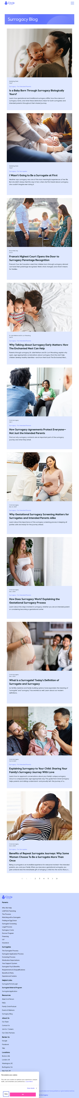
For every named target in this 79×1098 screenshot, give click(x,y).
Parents (5, 902)
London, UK (6, 1060)
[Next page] (52, 878)
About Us (5, 1018)
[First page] (22, 878)
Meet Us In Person (8, 999)
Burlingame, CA (7, 1067)
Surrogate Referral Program (12, 988)
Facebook (5, 1044)
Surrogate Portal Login (10, 984)
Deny (6, 1094)
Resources (6, 995)
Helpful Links (7, 980)
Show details (31, 1088)
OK (23, 1094)
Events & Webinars (8, 1010)
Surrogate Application (9, 991)
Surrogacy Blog (7, 1014)
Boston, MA (6, 1056)
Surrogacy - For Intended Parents (20, 86)
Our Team (5, 1022)
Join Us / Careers (7, 1029)
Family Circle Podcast (9, 1006)
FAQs (4, 1003)
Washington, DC (7, 1063)
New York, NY (6, 1071)
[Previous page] (26, 878)
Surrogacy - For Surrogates (18, 171)
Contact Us (6, 1025)
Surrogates (6, 947)
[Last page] (57, 878)
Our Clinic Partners (8, 1033)
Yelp (3, 1048)
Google (4, 1041)
